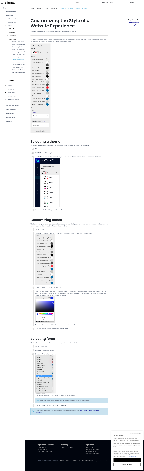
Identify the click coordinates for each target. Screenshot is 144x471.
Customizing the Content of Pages (21, 46)
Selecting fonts (133, 25)
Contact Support (42, 449)
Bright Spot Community (92, 449)
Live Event (10, 89)
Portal (46, 8)
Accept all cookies (127, 460)
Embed (9, 85)
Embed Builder (11, 22)
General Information (12, 105)
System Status (41, 447)
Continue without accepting (135, 433)
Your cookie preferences (86, 460)
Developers (10, 113)
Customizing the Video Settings (21, 64)
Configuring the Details (18, 72)
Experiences (10, 15)
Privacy (62, 460)
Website (9, 25)
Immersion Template (13, 99)
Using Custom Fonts (18, 67)
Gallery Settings (11, 109)
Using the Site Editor (18, 41)
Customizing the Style (18, 59)
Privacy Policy (132, 456)
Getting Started (11, 11)
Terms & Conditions (71, 460)
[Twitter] (101, 460)
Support (9, 121)
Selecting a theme (134, 22)
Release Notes (11, 117)
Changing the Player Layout (20, 69)
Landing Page (11, 96)
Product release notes (91, 451)
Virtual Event (11, 92)
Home (4, 8)
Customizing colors (134, 24)
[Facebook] (106, 460)
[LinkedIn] (97, 460)
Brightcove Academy (67, 447)
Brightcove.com (89, 447)
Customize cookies (127, 464)
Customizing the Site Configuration (22, 52)
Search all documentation (44, 451)
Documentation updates (92, 453)
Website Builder (12, 18)
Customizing (53, 8)
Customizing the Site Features (20, 54)
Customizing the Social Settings (21, 57)
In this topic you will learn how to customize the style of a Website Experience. (53, 31)
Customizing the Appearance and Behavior (24, 44)
